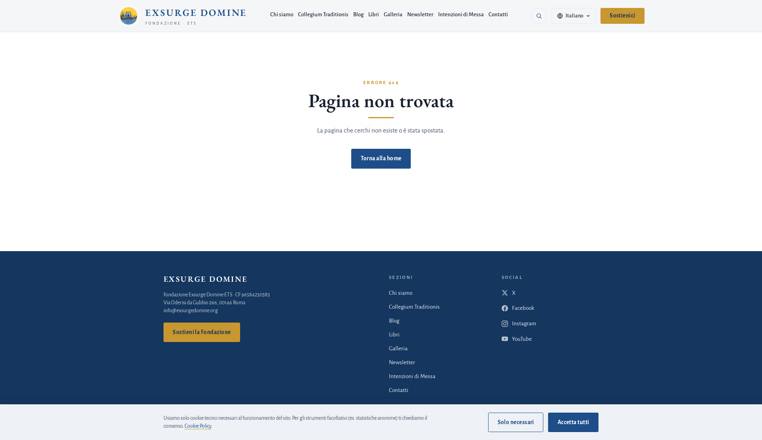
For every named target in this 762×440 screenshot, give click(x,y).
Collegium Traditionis (323, 14)
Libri (373, 14)
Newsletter (420, 14)
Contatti (498, 14)
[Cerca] (539, 16)
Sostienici (622, 16)
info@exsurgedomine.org (191, 310)
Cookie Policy (198, 426)
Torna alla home (381, 158)
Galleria (393, 14)
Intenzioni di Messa (461, 14)
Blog (358, 14)
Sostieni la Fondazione (202, 332)
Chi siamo (281, 14)
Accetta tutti (573, 422)
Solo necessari (516, 422)
